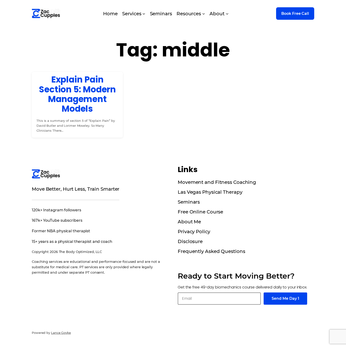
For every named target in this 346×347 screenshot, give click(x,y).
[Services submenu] (143, 13)
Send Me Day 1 (285, 298)
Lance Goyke (61, 333)
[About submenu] (227, 13)
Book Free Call (295, 13)
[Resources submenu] (203, 13)
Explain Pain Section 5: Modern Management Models (77, 94)
